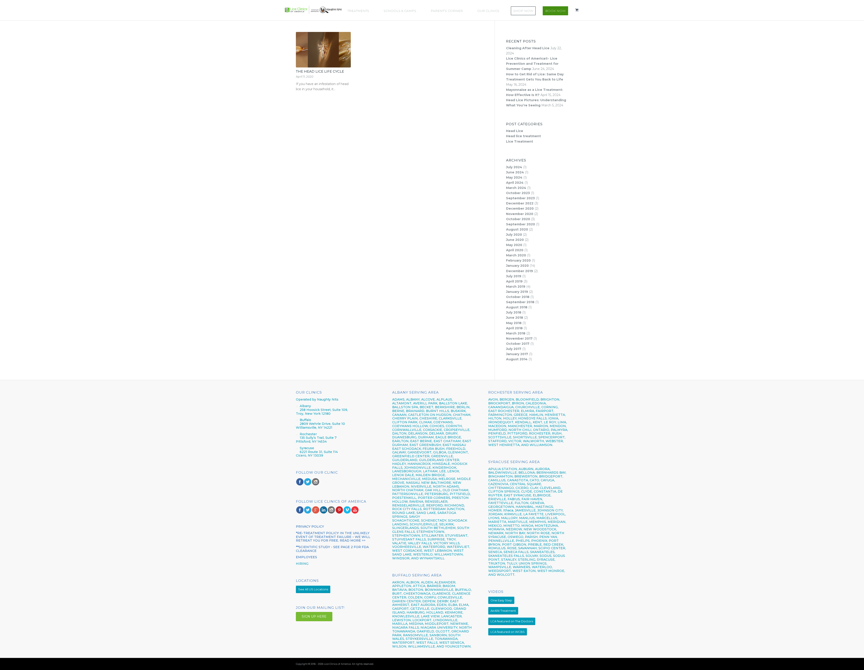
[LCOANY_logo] (313, 10)
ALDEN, (427, 582)
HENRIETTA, (555, 415)
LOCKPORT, (422, 620)
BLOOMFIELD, (528, 399)
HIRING (302, 564)
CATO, (535, 480)
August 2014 (517, 359)
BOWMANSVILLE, (439, 590)
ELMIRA (527, 411)
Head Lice (514, 131)
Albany (305, 406)
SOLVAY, (532, 556)
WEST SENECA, (452, 643)
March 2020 (516, 255)
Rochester (308, 434)
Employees (306, 557)
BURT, (397, 594)
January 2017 (517, 354)
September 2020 (520, 224)
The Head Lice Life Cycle (320, 71)
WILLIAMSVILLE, (422, 646)
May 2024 (514, 177)
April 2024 (515, 183)
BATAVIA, (399, 590)
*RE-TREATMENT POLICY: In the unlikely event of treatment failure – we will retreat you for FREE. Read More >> (333, 537)
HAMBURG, (416, 612)
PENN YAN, (548, 537)
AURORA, (542, 469)
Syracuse (307, 448)
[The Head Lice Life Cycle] (323, 49)
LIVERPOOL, (555, 514)
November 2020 (519, 214)
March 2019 (515, 287)
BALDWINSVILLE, (503, 473)
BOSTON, (416, 590)
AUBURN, (526, 469)
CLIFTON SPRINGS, (504, 491)
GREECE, (521, 415)
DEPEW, (429, 601)
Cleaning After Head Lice (527, 48)
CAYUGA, (548, 480)
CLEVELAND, (550, 488)
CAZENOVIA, (498, 484)
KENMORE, (454, 612)
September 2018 (520, 302)
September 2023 (520, 198)
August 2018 (516, 307)
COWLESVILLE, (450, 597)
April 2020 (514, 250)
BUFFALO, (463, 590)
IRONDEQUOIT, (501, 422)
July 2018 (513, 312)
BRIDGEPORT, (551, 476)
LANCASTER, (451, 616)
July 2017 (513, 349)
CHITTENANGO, (501, 488)
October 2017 (517, 344)
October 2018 (517, 297)
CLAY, (534, 488)
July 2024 (514, 167)
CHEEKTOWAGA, (417, 594)
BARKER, (434, 586)
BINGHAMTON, (501, 476)
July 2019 (513, 276)
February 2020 (518, 260)
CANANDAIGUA (501, 407)
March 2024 (516, 188)
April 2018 (514, 328)
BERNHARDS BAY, (551, 473)
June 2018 (514, 318)
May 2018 (514, 323)
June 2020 (515, 240)
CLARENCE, (441, 594)
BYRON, (518, 403)
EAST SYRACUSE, (518, 495)
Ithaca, (508, 510)
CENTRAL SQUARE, (526, 484)
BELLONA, (527, 473)
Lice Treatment (519, 141)
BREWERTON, (526, 476)
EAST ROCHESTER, (504, 411)
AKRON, (398, 582)
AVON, (493, 399)
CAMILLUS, (497, 480)
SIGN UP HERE (314, 616)
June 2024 (515, 172)
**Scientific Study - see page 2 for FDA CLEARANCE (332, 549)
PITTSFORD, (517, 433)
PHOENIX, (539, 541)
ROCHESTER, (540, 433)
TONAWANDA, (446, 639)
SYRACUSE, (546, 560)
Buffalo (305, 420)
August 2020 (517, 229)
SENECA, (495, 552)
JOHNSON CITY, (550, 510)
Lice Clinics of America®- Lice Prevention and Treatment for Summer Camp (532, 63)
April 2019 (514, 281)
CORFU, (430, 597)
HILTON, (495, 418)
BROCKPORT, (499, 403)
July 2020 (514, 235)
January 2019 (517, 292)
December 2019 (519, 271)
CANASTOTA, (518, 480)
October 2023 (518, 193)
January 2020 (517, 266)
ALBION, (413, 582)
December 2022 (519, 203)
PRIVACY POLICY (310, 526)
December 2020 (520, 208)
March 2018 (515, 333)
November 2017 (519, 338)
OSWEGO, (516, 537)
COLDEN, (415, 597)
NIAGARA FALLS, (406, 627)
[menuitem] (360, 10)
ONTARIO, (541, 430)
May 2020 (514, 245)
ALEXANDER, (445, 582)
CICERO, (522, 488)
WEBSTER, (555, 441)
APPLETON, (402, 586)
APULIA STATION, (503, 469)
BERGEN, (507, 399)
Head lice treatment (523, 136)
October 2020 (518, 219)
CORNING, (549, 407)
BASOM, (449, 586)
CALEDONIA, (536, 403)
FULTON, (522, 503)
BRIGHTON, (550, 399)
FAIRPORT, (545, 411)
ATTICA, (419, 586)
